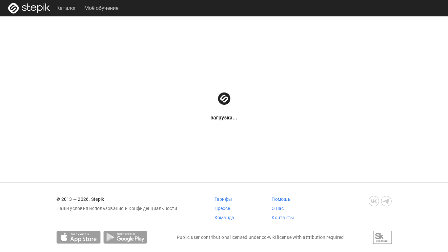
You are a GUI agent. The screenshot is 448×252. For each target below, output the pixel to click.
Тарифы (223, 199)
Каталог (66, 8)
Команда (224, 217)
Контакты (283, 217)
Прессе (222, 208)
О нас (278, 208)
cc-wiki (269, 237)
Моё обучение (101, 8)
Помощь (281, 199)
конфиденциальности (153, 208)
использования (106, 208)
